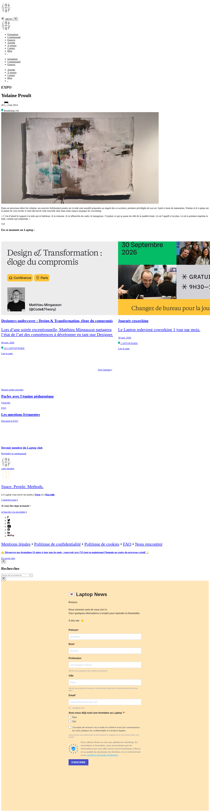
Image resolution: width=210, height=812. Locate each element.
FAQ (127, 544)
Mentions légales (15, 544)
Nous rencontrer (148, 544)
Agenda (11, 42)
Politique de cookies (101, 544)
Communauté (13, 37)
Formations (12, 34)
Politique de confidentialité (57, 544)
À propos (11, 45)
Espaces (11, 40)
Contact (11, 48)
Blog (9, 51)
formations (12, 59)
